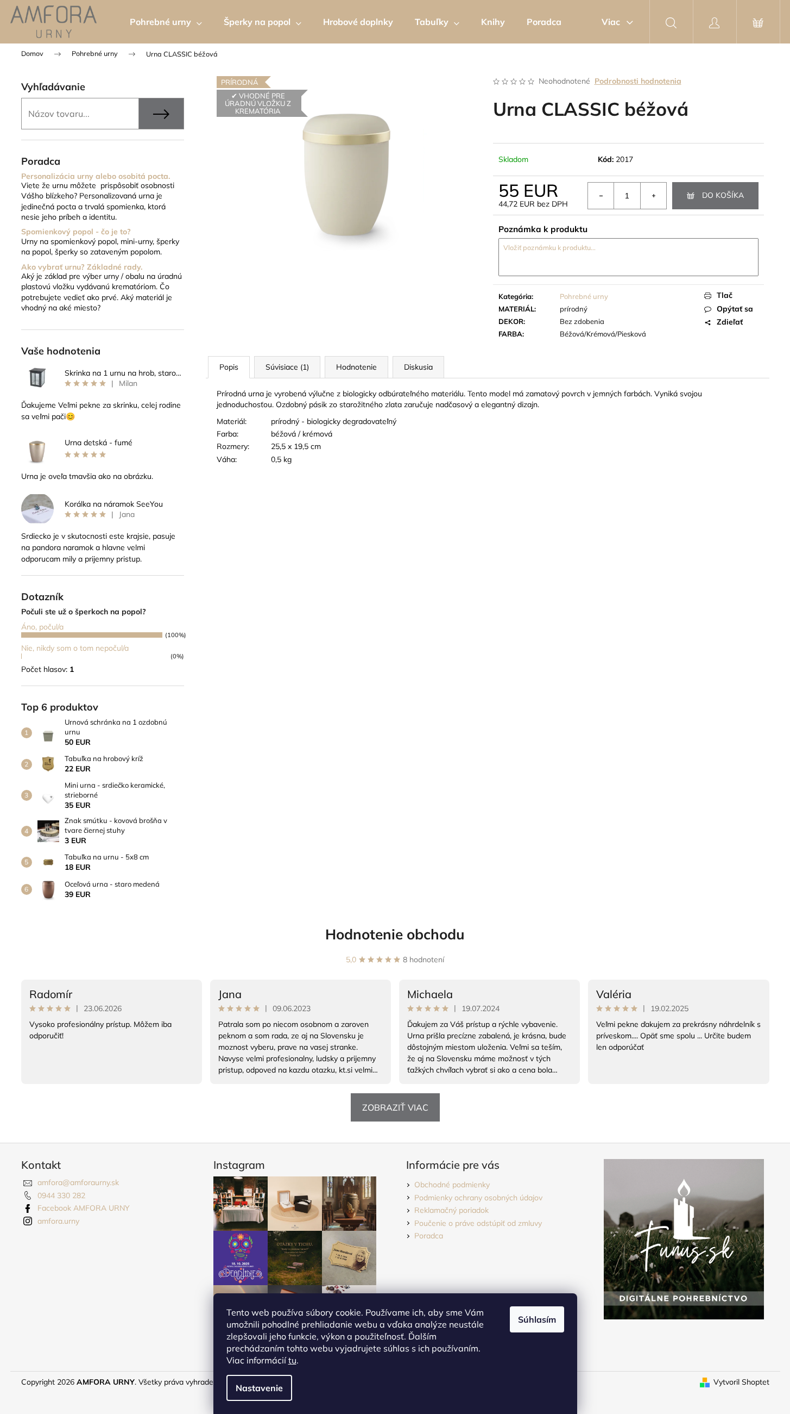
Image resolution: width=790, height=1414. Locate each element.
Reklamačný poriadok (451, 1210)
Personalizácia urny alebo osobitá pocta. (95, 176)
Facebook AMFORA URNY (83, 1208)
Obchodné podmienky (452, 1184)
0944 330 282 (61, 1195)
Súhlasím (537, 1319)
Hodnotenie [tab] (356, 367)
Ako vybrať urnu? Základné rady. (81, 267)
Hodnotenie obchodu (395, 934)
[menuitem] (166, 21)
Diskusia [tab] (418, 367)
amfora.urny (58, 1221)
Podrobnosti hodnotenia (638, 81)
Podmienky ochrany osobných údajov (478, 1198)
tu (292, 1360)
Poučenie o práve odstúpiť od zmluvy (478, 1223)
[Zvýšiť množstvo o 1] (653, 196)
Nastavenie (259, 1387)
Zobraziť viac (395, 1107)
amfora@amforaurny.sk (78, 1182)
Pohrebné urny (584, 296)
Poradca (428, 1236)
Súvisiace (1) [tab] (287, 367)
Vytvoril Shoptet (741, 1382)
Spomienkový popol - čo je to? (76, 232)
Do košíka (723, 195)
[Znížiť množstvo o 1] (601, 196)
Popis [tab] (228, 367)
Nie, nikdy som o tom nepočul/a (75, 648)
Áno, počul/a (42, 627)
